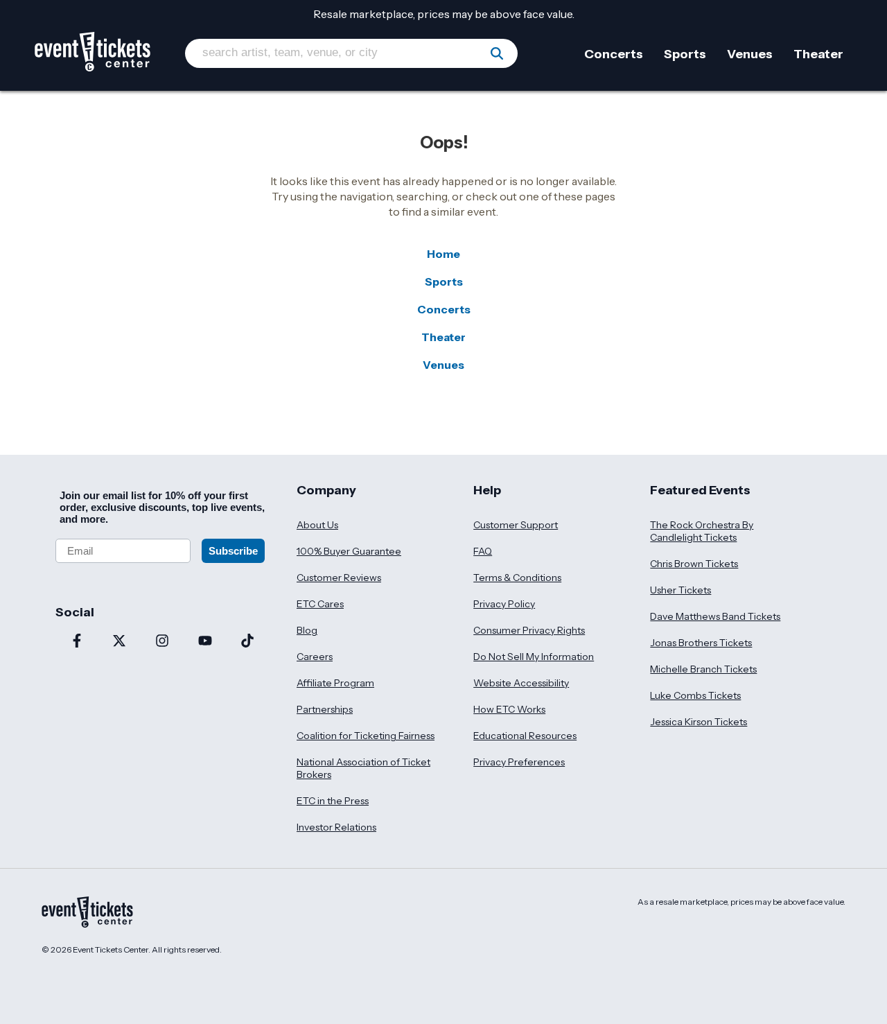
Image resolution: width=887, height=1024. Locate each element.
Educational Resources (525, 735)
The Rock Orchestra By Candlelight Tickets (701, 531)
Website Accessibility (521, 683)
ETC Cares (320, 604)
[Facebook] (76, 642)
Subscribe (233, 551)
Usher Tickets (680, 590)
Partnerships (325, 709)
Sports (444, 281)
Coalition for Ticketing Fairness (365, 735)
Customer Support (515, 525)
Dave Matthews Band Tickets (715, 616)
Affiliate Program (335, 683)
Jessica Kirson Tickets (698, 721)
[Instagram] (162, 642)
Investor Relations (336, 827)
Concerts (444, 309)
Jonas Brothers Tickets (701, 642)
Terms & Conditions (517, 577)
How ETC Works (509, 709)
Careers (315, 656)
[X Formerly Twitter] (119, 642)
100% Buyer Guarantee (349, 551)
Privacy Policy (504, 604)
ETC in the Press (333, 801)
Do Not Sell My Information (533, 656)
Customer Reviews (339, 577)
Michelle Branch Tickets (703, 669)
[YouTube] (205, 642)
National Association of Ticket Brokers (363, 768)
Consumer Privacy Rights (529, 630)
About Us (317, 525)
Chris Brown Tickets (694, 563)
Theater (443, 337)
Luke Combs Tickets (695, 695)
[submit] (497, 53)
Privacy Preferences (519, 762)
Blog (307, 630)
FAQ (482, 551)
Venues (443, 365)
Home (443, 254)
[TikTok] (247, 642)
